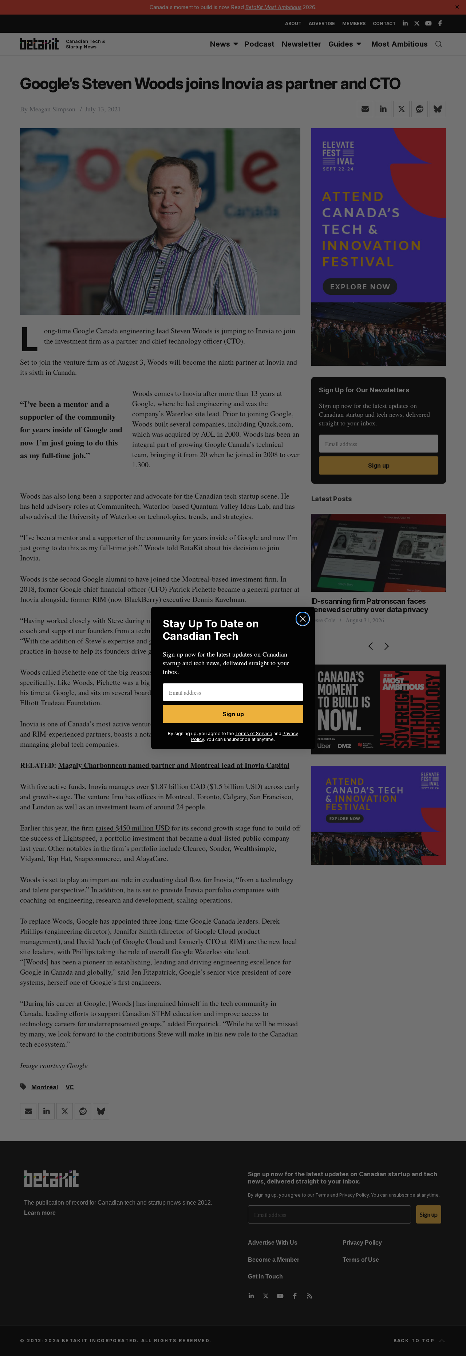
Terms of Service (253, 733)
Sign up (233, 714)
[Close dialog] (302, 618)
